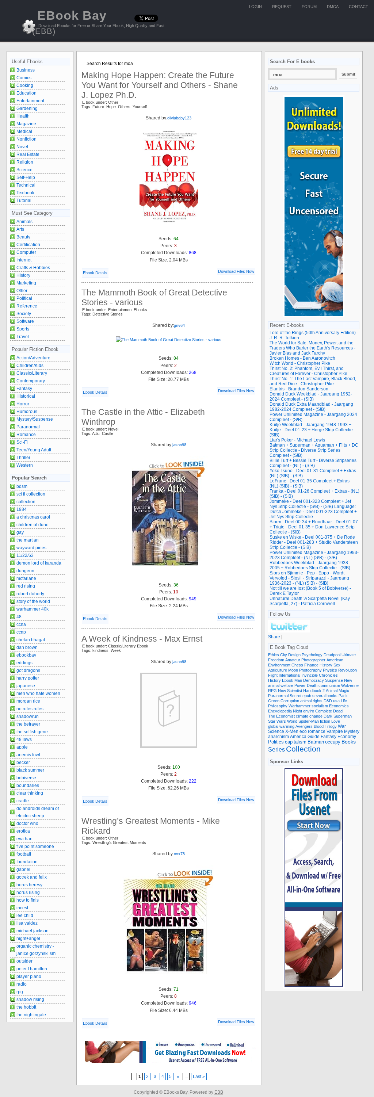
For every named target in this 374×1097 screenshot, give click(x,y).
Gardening (27, 108)
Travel (22, 336)
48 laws (24, 739)
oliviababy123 (179, 118)
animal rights (311, 701)
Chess (297, 665)
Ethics (273, 655)
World (292, 721)
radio (21, 984)
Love (335, 721)
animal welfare (280, 685)
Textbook (25, 192)
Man (298, 680)
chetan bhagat (30, 639)
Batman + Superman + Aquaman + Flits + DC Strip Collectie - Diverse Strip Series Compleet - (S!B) (314, 450)
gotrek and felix (31, 877)
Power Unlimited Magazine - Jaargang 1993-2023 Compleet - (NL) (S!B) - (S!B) (314, 555)
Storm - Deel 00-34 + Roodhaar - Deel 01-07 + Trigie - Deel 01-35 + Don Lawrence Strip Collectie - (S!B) (314, 527)
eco (303, 731)
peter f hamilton (31, 968)
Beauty (23, 237)
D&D (328, 701)
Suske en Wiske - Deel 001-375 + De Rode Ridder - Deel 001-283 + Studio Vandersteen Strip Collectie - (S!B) (314, 542)
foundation (27, 861)
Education (26, 93)
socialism (320, 706)
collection (25, 501)
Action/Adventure (33, 357)
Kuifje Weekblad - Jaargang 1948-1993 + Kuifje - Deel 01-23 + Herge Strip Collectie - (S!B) (312, 429)
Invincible (309, 675)
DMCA (333, 6)
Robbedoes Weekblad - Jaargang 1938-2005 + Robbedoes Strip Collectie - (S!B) (310, 565)
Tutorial (23, 200)
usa (336, 701)
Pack (343, 695)
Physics (330, 670)
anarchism (278, 736)
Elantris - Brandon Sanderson (299, 388)
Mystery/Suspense (34, 419)
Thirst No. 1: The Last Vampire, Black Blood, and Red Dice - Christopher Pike (313, 381)
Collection (303, 749)
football (23, 854)
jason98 (179, 445)
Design (294, 655)
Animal (331, 690)
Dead (338, 711)
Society (23, 313)
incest (22, 907)
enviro (308, 711)
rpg (19, 991)
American (335, 660)
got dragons (28, 670)
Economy (346, 736)
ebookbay (26, 655)
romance (316, 731)
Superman (342, 716)
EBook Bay (69, 22)
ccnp (21, 632)
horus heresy (29, 884)
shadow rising (30, 999)
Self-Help (25, 177)
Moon (293, 670)
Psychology (312, 655)
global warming (281, 726)
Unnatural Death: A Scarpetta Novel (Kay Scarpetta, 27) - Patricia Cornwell (310, 601)
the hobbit (26, 1007)
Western (24, 465)
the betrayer (28, 724)
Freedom (276, 660)
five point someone (35, 846)
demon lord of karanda (38, 563)
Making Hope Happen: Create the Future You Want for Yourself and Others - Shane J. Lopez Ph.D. (159, 85)
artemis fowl (28, 754)
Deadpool (332, 655)
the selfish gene (32, 731)
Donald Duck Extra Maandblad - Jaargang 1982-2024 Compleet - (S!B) (311, 407)
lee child (24, 915)
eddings (24, 662)
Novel (22, 146)
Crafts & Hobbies (33, 267)
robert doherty (30, 593)
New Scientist (290, 690)
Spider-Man (308, 721)
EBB (218, 1092)
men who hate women (38, 693)
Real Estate (27, 154)
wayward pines (31, 547)
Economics (339, 706)
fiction (325, 721)
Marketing (26, 283)
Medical (24, 131)
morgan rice (28, 701)
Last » (199, 1076)
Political (24, 298)
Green (273, 701)
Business (25, 70)
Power (300, 685)
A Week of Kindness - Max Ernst (141, 638)
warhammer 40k (32, 609)
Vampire (335, 731)
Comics (23, 77)
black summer (30, 770)
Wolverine (350, 685)
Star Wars (277, 721)
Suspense (334, 680)
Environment (279, 665)
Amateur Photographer (305, 660)
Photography (310, 670)
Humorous (26, 411)
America (298, 736)
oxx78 (179, 854)
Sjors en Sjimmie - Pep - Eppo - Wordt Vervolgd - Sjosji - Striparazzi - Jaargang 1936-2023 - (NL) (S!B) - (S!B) (309, 578)
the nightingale (31, 1014)
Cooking (24, 85)
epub (306, 695)
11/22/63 (25, 555)
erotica (23, 831)
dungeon (25, 570)
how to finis (27, 900)
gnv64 (179, 325)
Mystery (351, 731)
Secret (295, 695)
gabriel (23, 869)
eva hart (24, 838)
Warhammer (299, 706)
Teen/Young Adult (33, 449)
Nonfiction (26, 139)
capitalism (295, 742)
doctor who (27, 823)
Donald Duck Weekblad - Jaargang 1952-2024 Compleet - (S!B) (311, 396)
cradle (22, 800)
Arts (20, 229)
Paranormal (28, 426)
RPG (272, 690)
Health (23, 116)
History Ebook (280, 680)
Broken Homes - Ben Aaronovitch (302, 358)
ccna (21, 624)
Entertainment (30, 100)
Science (24, 169)
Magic (344, 690)
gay (20, 532)
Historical (25, 396)
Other (21, 290)
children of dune (32, 524)
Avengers (304, 726)
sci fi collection (30, 494)
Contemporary (30, 380)
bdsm (21, 486)
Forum (309, 6)
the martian (27, 540)
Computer (26, 252)
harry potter (27, 678)
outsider (24, 961)
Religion (24, 162)
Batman (316, 742)
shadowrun (27, 716)
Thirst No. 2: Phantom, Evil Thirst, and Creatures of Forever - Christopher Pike (308, 371)
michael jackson (32, 930)
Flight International (284, 675)
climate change (309, 716)
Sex (336, 665)
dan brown (27, 647)
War (342, 726)
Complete (323, 711)
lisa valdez (27, 923)
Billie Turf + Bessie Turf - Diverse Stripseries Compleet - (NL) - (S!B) (313, 463)
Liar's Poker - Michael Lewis (297, 440)
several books (324, 695)
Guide (314, 736)
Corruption (289, 701)
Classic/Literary (31, 373)
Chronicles (328, 675)
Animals (24, 221)
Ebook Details (95, 273)
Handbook (312, 690)
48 (19, 616)
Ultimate (348, 655)
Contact (358, 6)
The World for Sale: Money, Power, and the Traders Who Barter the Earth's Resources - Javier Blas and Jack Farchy (312, 348)
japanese (25, 685)
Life (344, 701)
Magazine (26, 123)
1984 (21, 509)
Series (276, 749)
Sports (22, 329)
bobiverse (26, 777)
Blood (319, 726)
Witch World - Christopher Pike (300, 363)
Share (274, 636)
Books (348, 742)
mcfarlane (26, 578)
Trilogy (331, 726)
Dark (328, 716)
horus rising (28, 892)
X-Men (291, 731)
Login (255, 6)
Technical (25, 185)
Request (281, 6)
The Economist (281, 716)
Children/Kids (29, 365)
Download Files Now (236, 271)
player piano (28, 976)
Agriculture (277, 670)
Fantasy (24, 388)
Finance (311, 665)
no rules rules (29, 708)
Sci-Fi (22, 442)
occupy (332, 742)
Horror (22, 403)
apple (22, 747)
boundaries (27, 785)
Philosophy (277, 706)
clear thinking (29, 793)
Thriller (23, 457)
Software (25, 321)
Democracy (313, 680)
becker (23, 762)
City (283, 655)
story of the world (33, 601)
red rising (25, 586)
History (23, 275)
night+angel (28, 938)
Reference (26, 306)
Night (297, 711)
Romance (26, 434)
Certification (28, 244)
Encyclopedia (280, 711)
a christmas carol (33, 517)
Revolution (347, 670)
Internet (23, 260)
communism (329, 685)
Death (312, 685)
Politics (276, 742)
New (348, 680)
